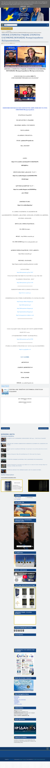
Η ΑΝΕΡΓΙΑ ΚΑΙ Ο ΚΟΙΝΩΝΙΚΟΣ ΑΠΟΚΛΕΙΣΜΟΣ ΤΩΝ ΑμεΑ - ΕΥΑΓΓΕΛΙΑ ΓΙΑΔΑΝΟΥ (26, 438)
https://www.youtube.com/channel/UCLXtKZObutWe (25, 162)
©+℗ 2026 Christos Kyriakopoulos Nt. (39, 759)
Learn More (23, 6)
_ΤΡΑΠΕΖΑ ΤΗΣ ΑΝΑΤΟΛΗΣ (20, 699)
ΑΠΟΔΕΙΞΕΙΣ (16, 697)
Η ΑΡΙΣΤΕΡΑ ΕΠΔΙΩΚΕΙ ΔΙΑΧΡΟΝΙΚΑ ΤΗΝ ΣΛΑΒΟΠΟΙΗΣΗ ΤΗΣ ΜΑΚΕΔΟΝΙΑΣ (25, 459)
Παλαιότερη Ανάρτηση (43, 428)
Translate (19, 499)
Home (3, 31)
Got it (28, 6)
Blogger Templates (23, 759)
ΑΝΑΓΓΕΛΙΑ (16, 696)
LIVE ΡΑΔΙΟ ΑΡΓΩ (18, 704)
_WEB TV (16, 703)
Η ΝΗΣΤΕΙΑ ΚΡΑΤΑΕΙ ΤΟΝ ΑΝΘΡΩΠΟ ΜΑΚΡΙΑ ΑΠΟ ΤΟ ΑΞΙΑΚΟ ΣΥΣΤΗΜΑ (24, 469)
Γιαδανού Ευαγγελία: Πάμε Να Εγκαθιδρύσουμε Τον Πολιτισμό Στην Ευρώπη (23, 454)
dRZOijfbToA (24, 165)
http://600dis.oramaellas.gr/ (27, 236)
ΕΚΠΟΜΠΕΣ (16, 700)
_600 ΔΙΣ (16, 698)
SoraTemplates (11, 759)
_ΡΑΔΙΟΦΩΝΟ (17, 702)
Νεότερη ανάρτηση (5, 428)
